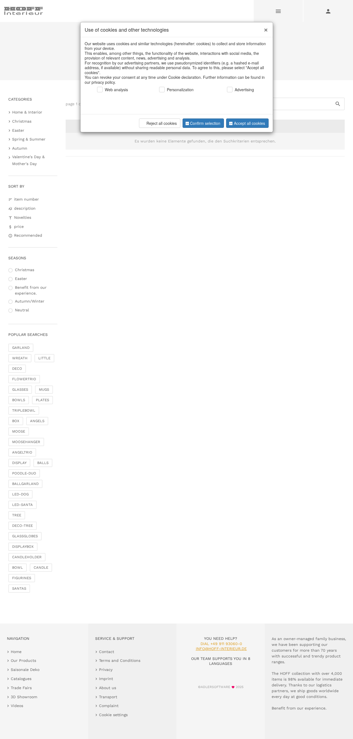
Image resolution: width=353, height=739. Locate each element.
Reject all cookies (161, 123)
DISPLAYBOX (23, 546)
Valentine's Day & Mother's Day (28, 160)
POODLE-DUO (24, 473)
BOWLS (18, 400)
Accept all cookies (249, 123)
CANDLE (41, 567)
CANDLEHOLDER (27, 557)
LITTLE (44, 358)
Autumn (19, 148)
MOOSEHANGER (26, 442)
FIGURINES (21, 578)
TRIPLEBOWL (23, 410)
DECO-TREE (22, 526)
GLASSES (20, 389)
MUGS (44, 389)
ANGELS (37, 421)
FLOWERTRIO (24, 379)
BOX (15, 421)
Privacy (106, 669)
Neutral (22, 310)
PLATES (42, 400)
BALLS (43, 463)
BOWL (17, 567)
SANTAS (19, 588)
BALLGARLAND (25, 484)
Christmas (21, 121)
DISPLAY (19, 463)
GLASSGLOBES (25, 536)
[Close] (264, 28)
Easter (18, 130)
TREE (16, 515)
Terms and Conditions (119, 660)
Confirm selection (205, 123)
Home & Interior (27, 112)
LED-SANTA (22, 505)
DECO (17, 368)
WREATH (20, 358)
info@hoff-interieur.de (221, 648)
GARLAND (21, 348)
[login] (328, 11)
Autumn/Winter (29, 301)
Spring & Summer (29, 139)
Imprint (106, 678)
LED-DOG (20, 494)
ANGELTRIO (22, 452)
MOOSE (18, 431)
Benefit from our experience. (31, 290)
